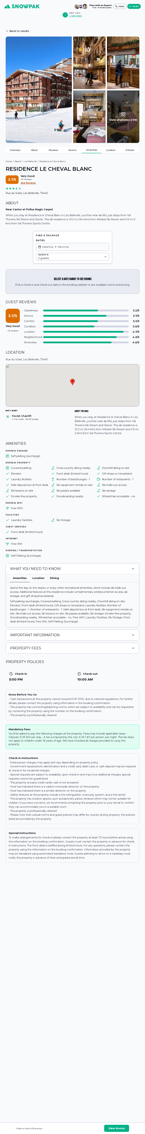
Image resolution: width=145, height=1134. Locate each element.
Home (9, 161)
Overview (15, 150)
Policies (130, 150)
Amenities (91, 150)
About (34, 150)
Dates (40, 240)
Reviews (53, 150)
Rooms (72, 150)
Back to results (19, 31)
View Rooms (116, 1128)
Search (18, 161)
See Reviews (28, 183)
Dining (54, 578)
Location (110, 150)
